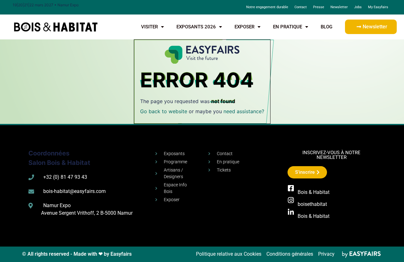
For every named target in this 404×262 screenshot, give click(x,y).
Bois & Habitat (314, 192)
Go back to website (163, 111)
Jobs (358, 7)
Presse (318, 7)
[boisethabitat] (291, 200)
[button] (371, 27)
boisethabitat (312, 204)
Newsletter (339, 7)
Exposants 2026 (196, 27)
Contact (300, 7)
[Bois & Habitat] (291, 188)
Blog (326, 27)
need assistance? (243, 111)
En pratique (287, 27)
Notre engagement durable (267, 7)
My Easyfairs (378, 7)
